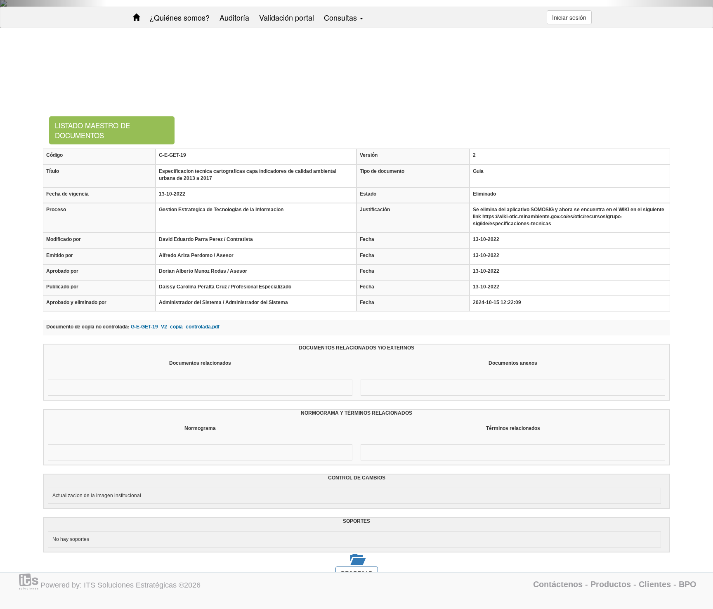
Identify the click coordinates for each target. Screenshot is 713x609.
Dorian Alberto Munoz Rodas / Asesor (203, 271)
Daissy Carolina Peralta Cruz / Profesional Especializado (225, 287)
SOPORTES (356, 521)
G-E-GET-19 (172, 155)
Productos (610, 584)
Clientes (655, 584)
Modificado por (63, 239)
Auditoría (234, 17)
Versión (369, 155)
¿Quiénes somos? (180, 17)
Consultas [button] (341, 17)
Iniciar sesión (569, 17)
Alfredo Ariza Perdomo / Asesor (196, 255)
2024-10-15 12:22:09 (497, 302)
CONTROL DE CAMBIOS (356, 478)
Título (52, 171)
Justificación (375, 209)
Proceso (56, 209)
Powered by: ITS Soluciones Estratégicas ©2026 (120, 585)
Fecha (367, 239)
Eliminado (484, 194)
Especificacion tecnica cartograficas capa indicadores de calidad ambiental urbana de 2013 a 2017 (247, 174)
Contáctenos (558, 584)
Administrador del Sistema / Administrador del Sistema (223, 302)
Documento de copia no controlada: (88, 326)
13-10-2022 (172, 194)
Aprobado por (62, 271)
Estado (368, 194)
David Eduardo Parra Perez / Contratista (206, 239)
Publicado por (62, 287)
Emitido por (59, 255)
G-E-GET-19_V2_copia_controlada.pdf (175, 327)
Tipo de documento (382, 171)
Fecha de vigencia (67, 194)
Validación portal (286, 17)
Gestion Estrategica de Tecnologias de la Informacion (221, 209)
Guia (478, 171)
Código (54, 155)
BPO (687, 584)
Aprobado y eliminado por (76, 302)
